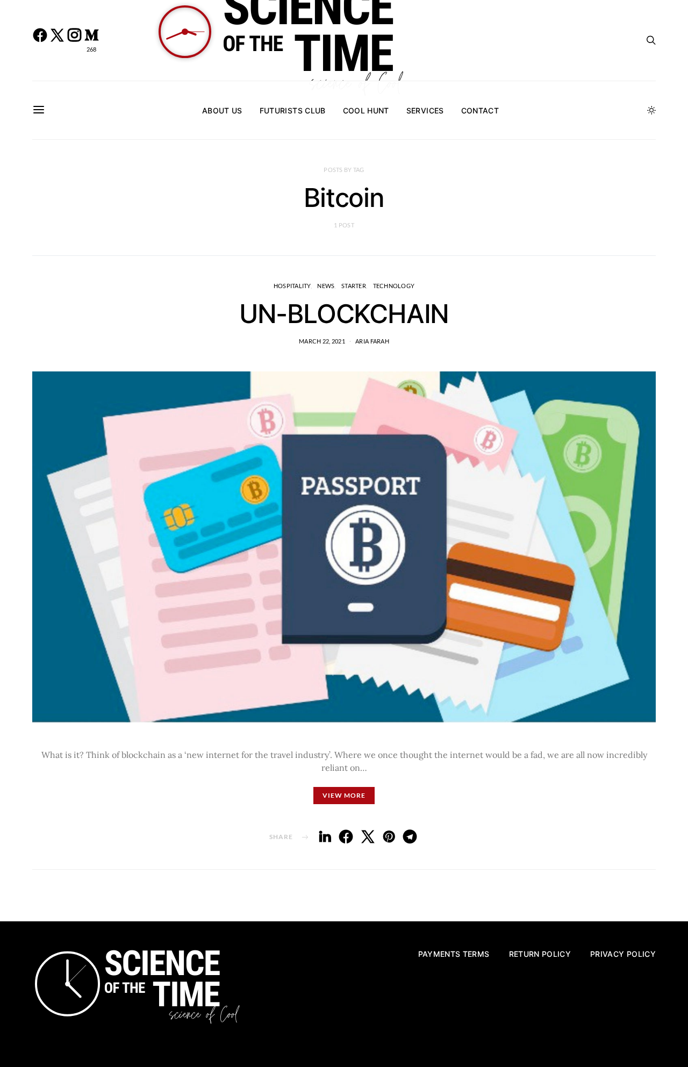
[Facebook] (39, 40)
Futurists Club (293, 110)
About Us (222, 110)
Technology (394, 285)
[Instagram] (74, 40)
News (325, 285)
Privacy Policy (623, 953)
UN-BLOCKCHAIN (344, 314)
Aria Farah (372, 341)
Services (425, 110)
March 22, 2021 (322, 341)
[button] (651, 110)
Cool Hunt (366, 110)
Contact (480, 110)
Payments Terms (454, 953)
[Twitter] (56, 40)
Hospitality (292, 285)
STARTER (353, 285)
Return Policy (540, 953)
